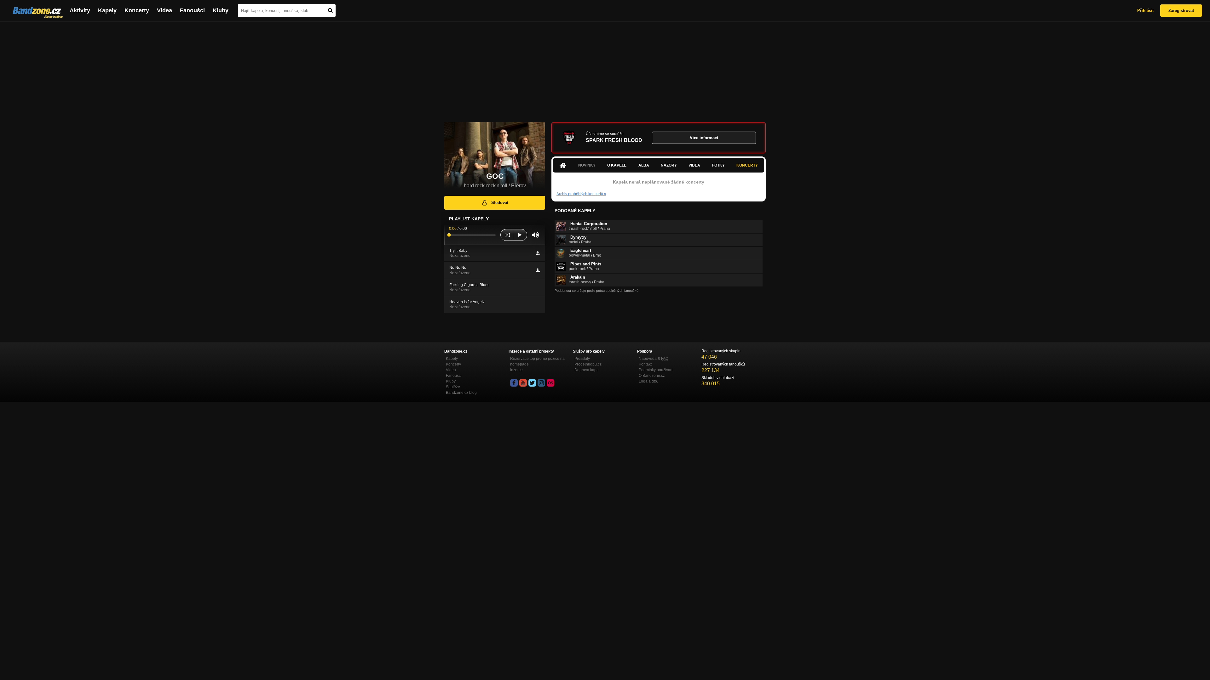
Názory (669, 165)
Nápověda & (653, 358)
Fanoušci (192, 10)
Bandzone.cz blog (461, 392)
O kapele (616, 165)
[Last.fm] (550, 383)
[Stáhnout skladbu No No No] (537, 270)
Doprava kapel (587, 370)
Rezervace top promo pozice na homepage (537, 361)
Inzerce (516, 370)
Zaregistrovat (1181, 10)
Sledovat (499, 202)
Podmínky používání (656, 370)
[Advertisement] (605, 69)
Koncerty (136, 10)
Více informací (704, 137)
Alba (643, 165)
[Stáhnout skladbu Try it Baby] (537, 253)
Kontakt (645, 364)
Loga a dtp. (648, 381)
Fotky (718, 165)
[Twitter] (532, 383)
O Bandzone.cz (652, 375)
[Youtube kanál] (523, 383)
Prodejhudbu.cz (588, 364)
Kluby (220, 10)
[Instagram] (541, 383)
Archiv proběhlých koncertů (581, 194)
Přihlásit (1145, 10)
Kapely (107, 10)
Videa (164, 10)
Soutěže (453, 387)
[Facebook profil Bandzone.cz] (514, 383)
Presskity (582, 358)
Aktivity (80, 10)
